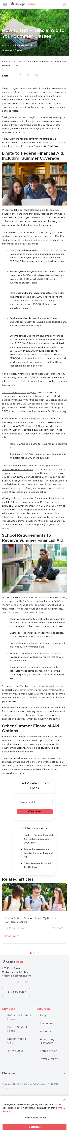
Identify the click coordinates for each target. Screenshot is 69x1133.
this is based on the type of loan (36, 240)
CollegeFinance (23, 4)
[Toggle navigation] (5, 4)
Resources (46, 1023)
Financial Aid (24, 62)
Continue (34, 1126)
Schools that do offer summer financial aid (34, 605)
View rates (34, 811)
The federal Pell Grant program (19, 392)
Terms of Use (48, 1051)
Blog (43, 1015)
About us (45, 1031)
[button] (31, 953)
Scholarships (15, 1050)
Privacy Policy (49, 1059)
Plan (13, 62)
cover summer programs (33, 690)
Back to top (15, 991)
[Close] (64, 1100)
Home (5, 62)
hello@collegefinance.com (16, 976)
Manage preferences (34, 1117)
